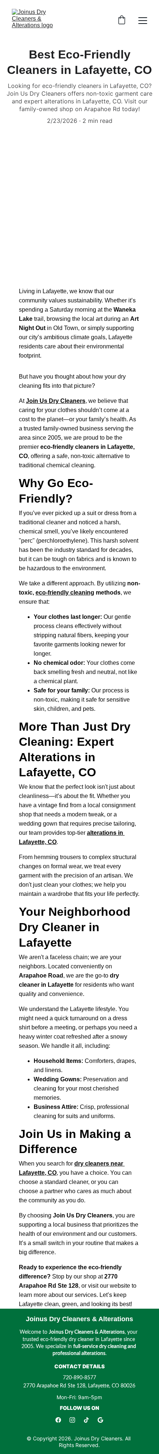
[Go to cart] (121, 20)
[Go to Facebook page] (58, 1420)
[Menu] (142, 20)
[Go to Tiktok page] (86, 1420)
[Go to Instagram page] (72, 1420)
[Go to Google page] (100, 1420)
